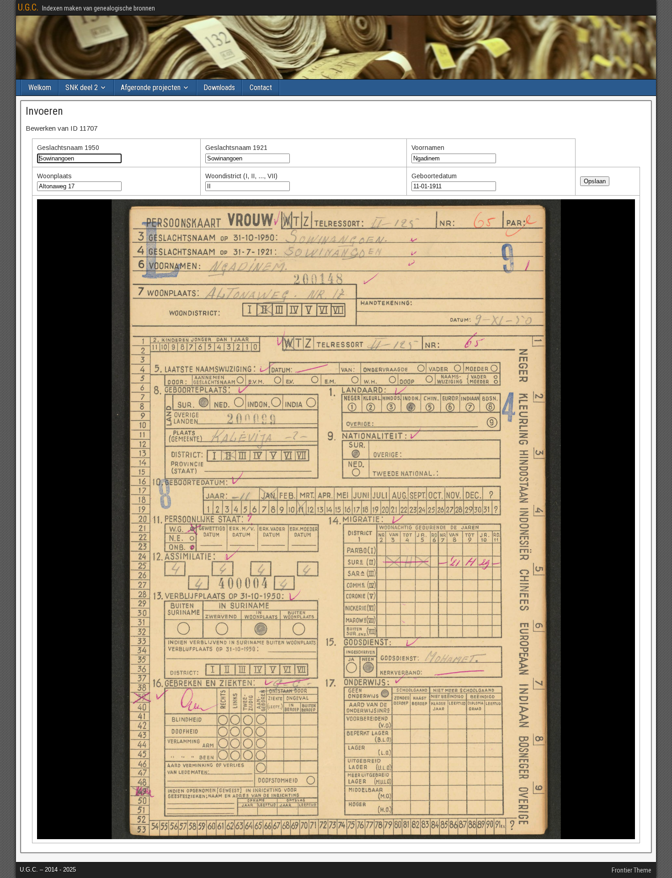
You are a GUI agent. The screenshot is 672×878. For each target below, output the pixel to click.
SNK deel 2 (81, 87)
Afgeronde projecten (151, 87)
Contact (261, 87)
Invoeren (44, 111)
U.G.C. (28, 7)
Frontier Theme (631, 870)
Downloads (219, 87)
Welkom (39, 87)
